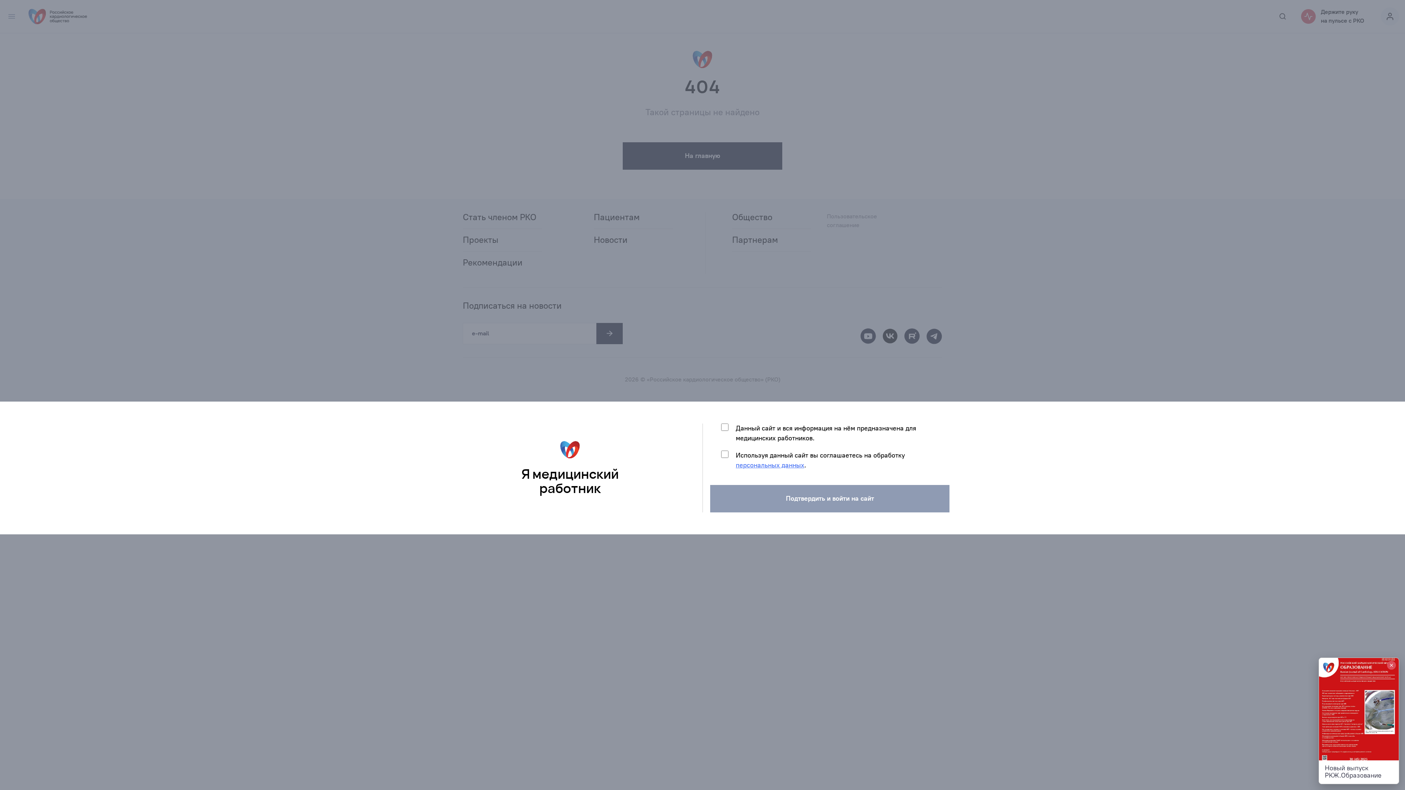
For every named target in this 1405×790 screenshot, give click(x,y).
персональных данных (770, 465)
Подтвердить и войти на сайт (830, 498)
